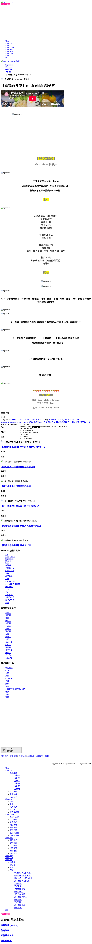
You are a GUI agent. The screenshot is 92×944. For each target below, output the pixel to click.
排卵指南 (18, 884)
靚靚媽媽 (13, 830)
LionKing (60, 420)
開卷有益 (13, 840)
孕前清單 (18, 902)
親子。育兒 (14, 836)
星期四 (17, 783)
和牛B (7, 573)
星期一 (17, 775)
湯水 (7, 589)
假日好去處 (9, 571)
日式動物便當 (61, 422)
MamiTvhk (5, 422)
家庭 (7, 579)
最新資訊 (13, 822)
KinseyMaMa (10, 557)
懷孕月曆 (18, 908)
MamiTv (80, 420)
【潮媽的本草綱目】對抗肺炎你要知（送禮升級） (24, 447)
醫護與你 (13, 827)
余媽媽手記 (9, 568)
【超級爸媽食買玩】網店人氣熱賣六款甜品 (21, 526)
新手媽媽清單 (19, 905)
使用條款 (13, 756)
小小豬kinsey (10, 581)
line (6, 57)
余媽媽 (8, 565)
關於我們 (4, 756)
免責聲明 (22, 756)
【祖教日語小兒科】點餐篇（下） (17, 545)
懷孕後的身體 (19, 894)
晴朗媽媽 (9, 587)
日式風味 (71, 422)
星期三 (17, 781)
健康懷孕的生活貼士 (22, 876)
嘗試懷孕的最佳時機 (22, 873)
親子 (77, 422)
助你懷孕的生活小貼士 (23, 878)
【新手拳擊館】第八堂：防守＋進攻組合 (20, 506)
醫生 (11, 804)
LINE (42, 420)
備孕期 (12, 862)
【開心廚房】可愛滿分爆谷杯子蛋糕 (18, 466)
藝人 (11, 801)
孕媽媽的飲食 (19, 889)
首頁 (7, 41)
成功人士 (13, 809)
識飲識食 (35, 420)
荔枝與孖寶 (9, 597)
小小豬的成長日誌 (12, 584)
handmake (52, 420)
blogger (8, 561)
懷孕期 (12, 865)
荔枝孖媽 (9, 595)
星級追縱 (13, 819)
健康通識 (13, 846)
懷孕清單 (18, 900)
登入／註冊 (5, 4)
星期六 (17, 789)
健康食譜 (13, 843)
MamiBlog (9, 51)
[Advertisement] (46, 22)
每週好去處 (14, 817)
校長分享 (13, 797)
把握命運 (13, 848)
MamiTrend (9, 47)
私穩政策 (31, 756)
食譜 (7, 603)
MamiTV (8, 43)
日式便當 (51, 422)
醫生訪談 (13, 794)
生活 (7, 592)
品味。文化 (14, 833)
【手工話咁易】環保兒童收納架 (16, 486)
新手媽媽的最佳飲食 (22, 881)
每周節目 (9, 69)
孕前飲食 (18, 886)
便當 (31, 422)
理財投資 (13, 854)
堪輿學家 (13, 807)
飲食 (88, 422)
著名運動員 (14, 812)
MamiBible (9, 49)
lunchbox (73, 420)
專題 (11, 870)
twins (7, 563)
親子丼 (83, 422)
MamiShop (9, 53)
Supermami (9, 65)
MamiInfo (8, 55)
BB (6, 555)
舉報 (47, 756)
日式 (45, 422)
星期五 (17, 786)
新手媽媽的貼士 (20, 897)
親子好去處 (9, 600)
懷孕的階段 (18, 892)
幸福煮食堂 (38, 422)
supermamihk (23, 422)
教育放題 (13, 851)
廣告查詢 (40, 756)
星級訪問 (13, 791)
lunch (67, 420)
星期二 (8, 72)
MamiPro (8, 45)
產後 (11, 868)
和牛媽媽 (9, 576)
